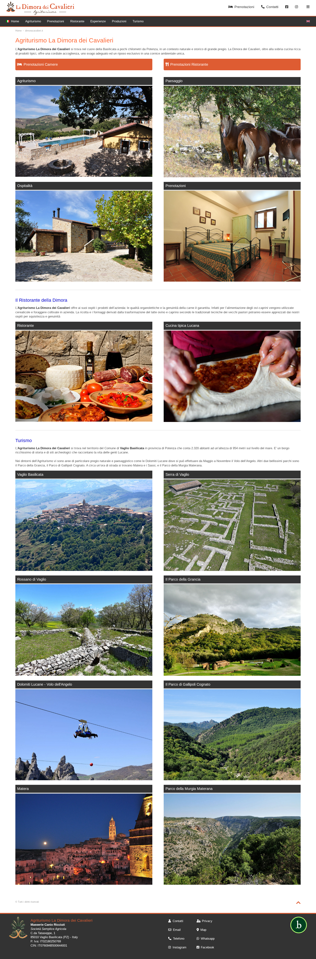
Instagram (179, 947)
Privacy (207, 921)
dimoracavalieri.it (34, 30)
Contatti (272, 7)
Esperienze (98, 21)
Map (203, 930)
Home (15, 21)
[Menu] (308, 6)
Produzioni (119, 21)
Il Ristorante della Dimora (41, 300)
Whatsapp (208, 938)
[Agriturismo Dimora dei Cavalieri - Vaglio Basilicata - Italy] (18, 928)
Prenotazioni (244, 7)
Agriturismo (33, 21)
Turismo (138, 21)
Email (176, 930)
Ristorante (77, 21)
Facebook (207, 947)
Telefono (178, 938)
